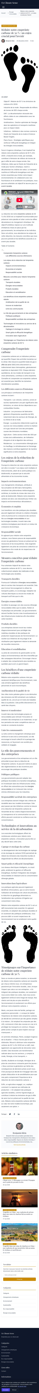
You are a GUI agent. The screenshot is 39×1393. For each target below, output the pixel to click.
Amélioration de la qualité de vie (17, 302)
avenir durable (6, 186)
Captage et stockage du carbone (18, 329)
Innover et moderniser (14, 305)
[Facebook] (14, 1114)
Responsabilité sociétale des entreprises (20, 319)
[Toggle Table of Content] (2, 250)
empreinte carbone (24, 214)
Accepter (5, 1390)
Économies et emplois (14, 269)
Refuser (14, 1390)
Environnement (5, 1352)
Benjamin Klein (10, 41)
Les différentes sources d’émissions (19, 256)
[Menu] (3, 7)
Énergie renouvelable (13, 13)
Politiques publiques (13, 316)
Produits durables (12, 289)
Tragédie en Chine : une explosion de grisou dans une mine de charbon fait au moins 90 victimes (18, 1214)
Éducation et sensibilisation (16, 292)
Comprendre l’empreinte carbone (15, 253)
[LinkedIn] (18, 1114)
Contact (3, 1371)
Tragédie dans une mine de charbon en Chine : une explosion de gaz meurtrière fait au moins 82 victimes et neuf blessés (19, 1248)
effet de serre (6, 365)
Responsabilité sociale (14, 272)
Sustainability (5, 1356)
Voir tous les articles (19, 1144)
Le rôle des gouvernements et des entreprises (20, 313)
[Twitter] (10, 1114)
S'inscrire (19, 1279)
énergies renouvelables (15, 518)
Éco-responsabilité (6, 1359)
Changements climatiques (9, 1350)
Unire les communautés (14, 309)
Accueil (3, 13)
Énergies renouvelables (14, 286)
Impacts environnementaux (16, 266)
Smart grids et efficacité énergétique (19, 332)
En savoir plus (22, 1386)
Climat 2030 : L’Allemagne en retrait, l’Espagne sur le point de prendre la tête (19, 1181)
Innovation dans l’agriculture (16, 336)
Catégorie (4, 1346)
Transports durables (13, 282)
